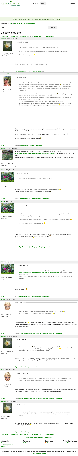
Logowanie (73, 3)
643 (23, 36)
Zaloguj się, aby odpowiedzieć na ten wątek (39, 437)
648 (35, 36)
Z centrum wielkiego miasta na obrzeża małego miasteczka (36, 333)
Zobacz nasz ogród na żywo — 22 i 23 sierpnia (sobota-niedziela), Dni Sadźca (36, 19)
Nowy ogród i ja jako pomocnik (41, 198)
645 (28, 36)
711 (44, 36)
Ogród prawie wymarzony (27, 145)
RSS (47, 443)
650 (40, 36)
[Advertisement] (39, 11)
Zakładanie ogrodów (29, 443)
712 (46, 36)
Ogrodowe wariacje (29, 23)
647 (33, 36)
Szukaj (53, 27)
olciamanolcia (5, 74)
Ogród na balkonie (21, 71)
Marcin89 (3, 39)
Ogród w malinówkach (34, 71)
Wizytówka (39, 145)
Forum (43, 3)
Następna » (50, 36)
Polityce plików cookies (39, 453)
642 (21, 36)
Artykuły (35, 3)
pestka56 (3, 148)
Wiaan (3, 170)
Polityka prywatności (7, 445)
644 (25, 36)
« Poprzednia (4, 36)
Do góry (3, 71)
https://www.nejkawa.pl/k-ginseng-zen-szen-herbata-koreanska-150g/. (35, 153)
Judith (3, 299)
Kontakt (3, 446)
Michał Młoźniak (68, 443)
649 (37, 36)
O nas (2, 443)
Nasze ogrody (18, 23)
